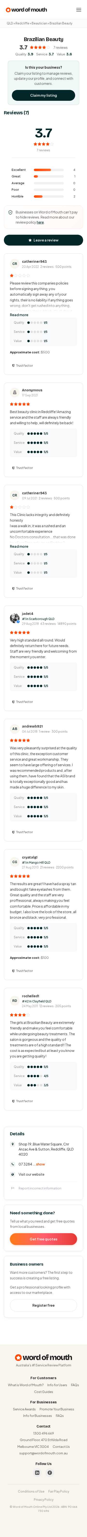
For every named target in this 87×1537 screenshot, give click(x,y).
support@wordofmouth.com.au (43, 1453)
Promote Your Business (57, 1409)
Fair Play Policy (58, 1491)
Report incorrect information (40, 1188)
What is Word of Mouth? (26, 1385)
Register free (43, 1305)
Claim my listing (43, 95)
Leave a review (46, 240)
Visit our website (31, 1174)
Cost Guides (43, 1392)
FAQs (75, 1385)
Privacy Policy (43, 1499)
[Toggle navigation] (78, 9)
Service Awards (24, 1409)
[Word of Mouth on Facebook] (49, 1472)
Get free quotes (43, 1239)
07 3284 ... (32, 1164)
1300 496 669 (43, 1433)
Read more (19, 315)
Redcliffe (22, 23)
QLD (10, 23)
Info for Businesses (37, 1416)
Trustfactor (24, 365)
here (40, 222)
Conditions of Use (31, 1491)
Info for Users (57, 1385)
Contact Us (61, 1447)
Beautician (39, 23)
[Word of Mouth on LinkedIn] (37, 1472)
